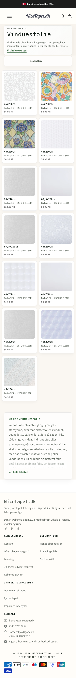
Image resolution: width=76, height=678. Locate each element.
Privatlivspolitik (48, 551)
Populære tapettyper (15, 606)
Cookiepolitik (47, 559)
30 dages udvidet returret (18, 567)
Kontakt (8, 544)
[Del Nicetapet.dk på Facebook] (5, 529)
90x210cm (9, 199)
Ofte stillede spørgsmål (17, 551)
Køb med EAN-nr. (13, 575)
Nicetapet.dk (20, 501)
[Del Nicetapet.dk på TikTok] (18, 529)
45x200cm (9, 104)
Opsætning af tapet (15, 590)
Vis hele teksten (17, 51)
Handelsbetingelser (51, 544)
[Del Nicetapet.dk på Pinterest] (12, 529)
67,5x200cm (48, 199)
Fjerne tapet (11, 598)
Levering (9, 559)
